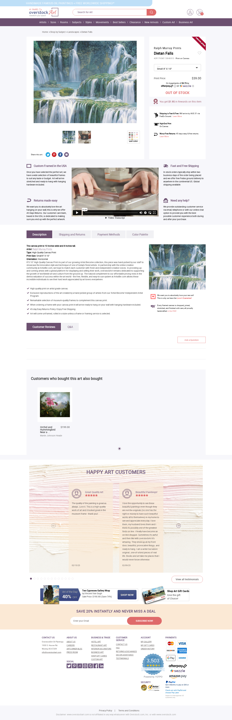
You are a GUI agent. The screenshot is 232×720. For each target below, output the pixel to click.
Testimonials (122, 658)
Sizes (53, 22)
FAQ (117, 648)
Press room (72, 652)
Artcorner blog (74, 649)
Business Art (186, 22)
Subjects (76, 22)
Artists (42, 22)
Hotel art (96, 642)
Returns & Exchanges (126, 651)
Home (45, 32)
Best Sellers (119, 22)
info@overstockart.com (51, 652)
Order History (148, 649)
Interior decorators (101, 649)
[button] (178, 525)
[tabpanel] (55, 413)
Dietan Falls (86, 32)
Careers (71, 645)
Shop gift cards (99, 656)
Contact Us (121, 644)
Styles (88, 22)
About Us (71, 642)
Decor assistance (125, 655)
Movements (102, 22)
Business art (97, 652)
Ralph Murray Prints (42, 249)
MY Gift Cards (147, 645)
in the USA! (171, 311)
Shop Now (127, 595)
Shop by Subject (57, 32)
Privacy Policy (105, 710)
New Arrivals (151, 22)
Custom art (97, 659)
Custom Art (168, 22)
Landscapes (73, 32)
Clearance (135, 22)
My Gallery (146, 642)
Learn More (177, 116)
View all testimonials (187, 579)
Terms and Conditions (128, 710)
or (185, 86)
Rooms (64, 22)
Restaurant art (99, 645)
